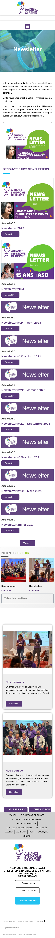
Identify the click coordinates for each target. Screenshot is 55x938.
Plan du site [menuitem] (40, 921)
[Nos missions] (41, 570)
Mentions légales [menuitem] (9, 921)
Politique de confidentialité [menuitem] (25, 921)
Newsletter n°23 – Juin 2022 (21, 356)
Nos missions (35, 586)
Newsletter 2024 (12, 289)
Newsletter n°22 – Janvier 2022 (23, 390)
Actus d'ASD (8, 223)
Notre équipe (14, 770)
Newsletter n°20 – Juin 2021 (21, 457)
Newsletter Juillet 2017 (17, 524)
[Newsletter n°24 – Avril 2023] (27, 306)
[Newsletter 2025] (27, 198)
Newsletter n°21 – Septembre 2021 (25, 423)
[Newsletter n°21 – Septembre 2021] (27, 408)
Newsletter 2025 (12, 228)
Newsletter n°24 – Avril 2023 (21, 322)
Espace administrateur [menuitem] (11, 928)
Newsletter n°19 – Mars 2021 (21, 490)
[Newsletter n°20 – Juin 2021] (27, 441)
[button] (27, 26)
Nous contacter (8, 586)
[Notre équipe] (27, 737)
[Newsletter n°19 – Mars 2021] (27, 475)
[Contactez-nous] (41, 18)
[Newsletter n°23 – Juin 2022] (27, 340)
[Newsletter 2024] (27, 259)
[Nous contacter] (13, 570)
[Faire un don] (31, 18)
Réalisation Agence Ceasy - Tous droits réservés (20, 934)
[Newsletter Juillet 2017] (27, 509)
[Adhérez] (22, 18)
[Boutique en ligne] (12, 18)
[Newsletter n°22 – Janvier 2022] (27, 374)
